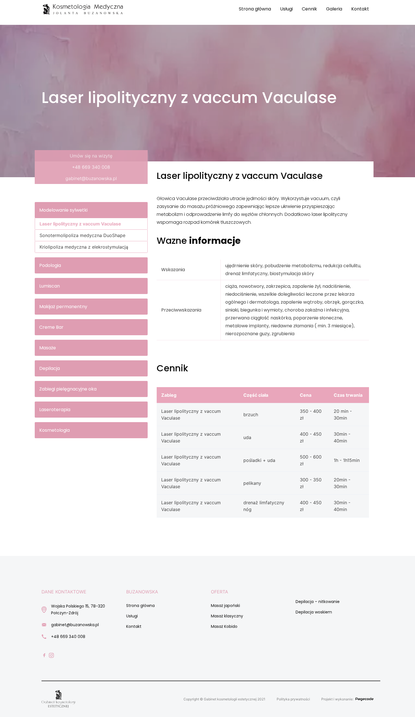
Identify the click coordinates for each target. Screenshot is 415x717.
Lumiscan (49, 286)
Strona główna (255, 9)
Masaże (47, 348)
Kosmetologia (54, 430)
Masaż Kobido (224, 626)
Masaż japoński (225, 605)
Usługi (286, 9)
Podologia (50, 265)
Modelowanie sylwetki (63, 210)
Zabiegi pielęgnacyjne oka (68, 389)
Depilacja (49, 368)
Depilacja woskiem (314, 612)
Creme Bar (51, 327)
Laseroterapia (54, 409)
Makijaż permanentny (63, 306)
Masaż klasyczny (227, 616)
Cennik (309, 9)
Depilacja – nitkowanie (318, 601)
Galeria (334, 9)
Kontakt (360, 9)
